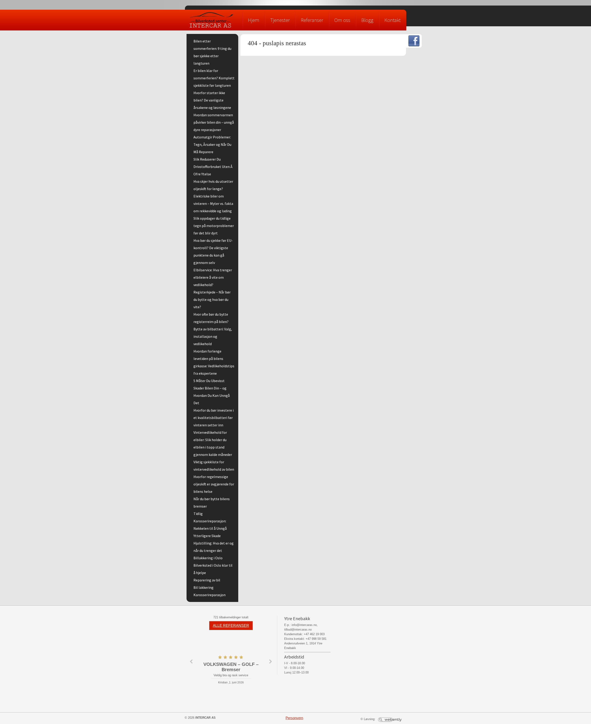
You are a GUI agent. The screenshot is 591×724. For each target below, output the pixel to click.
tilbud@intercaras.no (298, 629)
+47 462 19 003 (314, 634)
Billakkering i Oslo (208, 558)
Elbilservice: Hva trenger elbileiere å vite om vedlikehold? (212, 277)
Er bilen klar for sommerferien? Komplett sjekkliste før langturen (214, 78)
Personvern (294, 718)
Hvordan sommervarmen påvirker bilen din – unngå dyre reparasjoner (213, 122)
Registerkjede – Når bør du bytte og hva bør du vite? (212, 299)
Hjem (253, 20)
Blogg (367, 20)
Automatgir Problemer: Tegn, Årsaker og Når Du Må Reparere (212, 144)
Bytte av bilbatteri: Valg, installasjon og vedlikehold (212, 336)
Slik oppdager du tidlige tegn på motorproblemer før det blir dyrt (213, 225)
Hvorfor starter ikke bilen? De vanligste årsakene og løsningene (212, 100)
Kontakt (392, 20)
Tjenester (280, 20)
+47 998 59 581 (316, 638)
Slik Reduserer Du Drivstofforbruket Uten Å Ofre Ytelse (212, 166)
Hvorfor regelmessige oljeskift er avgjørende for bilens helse (213, 484)
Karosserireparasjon (209, 594)
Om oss (342, 20)
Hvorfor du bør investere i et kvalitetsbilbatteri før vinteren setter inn (213, 417)
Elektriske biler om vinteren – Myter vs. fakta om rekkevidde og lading (213, 203)
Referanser (312, 20)
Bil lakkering (203, 587)
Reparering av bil (206, 580)
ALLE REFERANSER (231, 626)
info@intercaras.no (304, 625)
